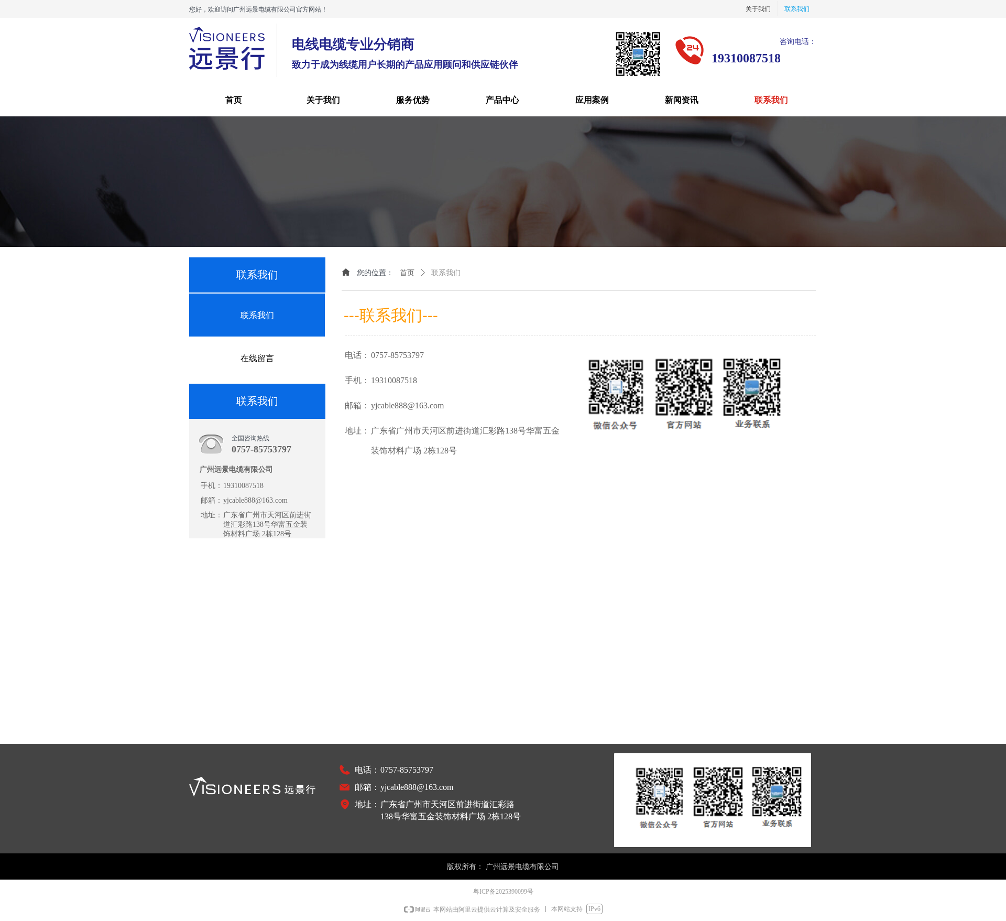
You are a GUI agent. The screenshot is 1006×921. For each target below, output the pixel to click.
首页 (407, 273)
